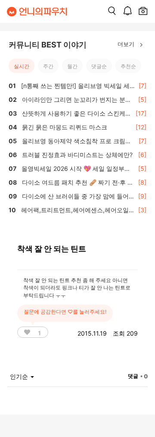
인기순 (20, 376)
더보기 (127, 44)
